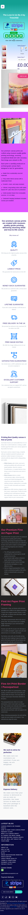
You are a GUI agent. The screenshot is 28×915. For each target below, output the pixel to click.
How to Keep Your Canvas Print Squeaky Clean (13, 830)
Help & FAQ (5, 849)
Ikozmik (9, 903)
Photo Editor (6, 856)
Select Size (21, 57)
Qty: (19, 68)
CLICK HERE (13, 906)
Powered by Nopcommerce (18, 903)
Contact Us (5, 851)
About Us (4, 847)
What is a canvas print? (10, 833)
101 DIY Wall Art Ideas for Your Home (11, 840)
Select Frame (21, 45)
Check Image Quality (9, 858)
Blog (3, 853)
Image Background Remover (11, 854)
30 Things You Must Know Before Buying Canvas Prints (12, 836)
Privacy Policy (6, 864)
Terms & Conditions (8, 860)
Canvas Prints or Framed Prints (10, 827)
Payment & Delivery (8, 862)
